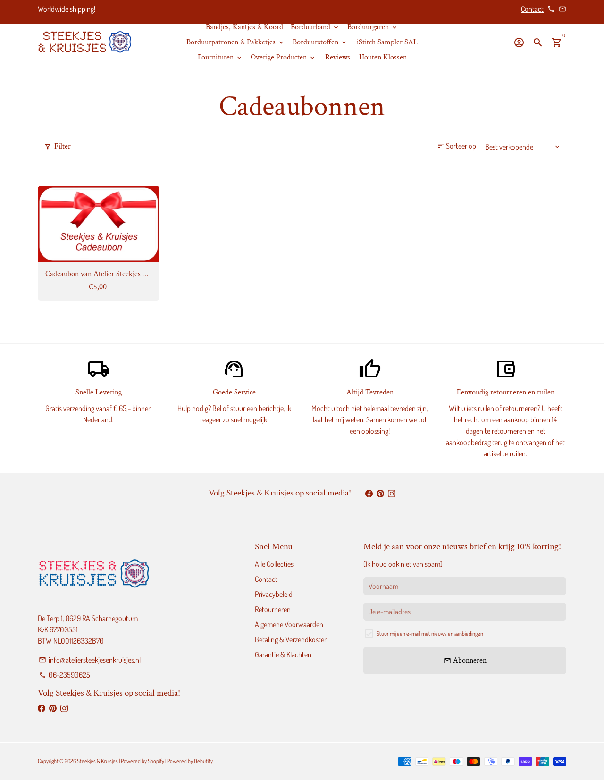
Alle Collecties (274, 564)
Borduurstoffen (320, 42)
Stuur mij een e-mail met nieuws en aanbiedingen (430, 633)
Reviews (337, 57)
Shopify (156, 760)
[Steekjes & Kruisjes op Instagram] (391, 493)
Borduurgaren (372, 27)
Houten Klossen (383, 57)
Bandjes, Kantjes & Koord (244, 27)
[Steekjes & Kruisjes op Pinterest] (380, 493)
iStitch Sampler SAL (387, 42)
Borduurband (315, 27)
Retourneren (273, 609)
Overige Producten (283, 57)
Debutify (203, 760)
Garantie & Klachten (283, 654)
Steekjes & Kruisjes (97, 760)
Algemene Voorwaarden (289, 624)
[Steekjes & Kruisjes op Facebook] (369, 493)
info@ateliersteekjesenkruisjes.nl (90, 659)
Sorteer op (456, 146)
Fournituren (220, 57)
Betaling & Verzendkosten (291, 639)
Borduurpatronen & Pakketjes (235, 42)
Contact (532, 9)
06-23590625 (64, 674)
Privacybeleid (274, 594)
